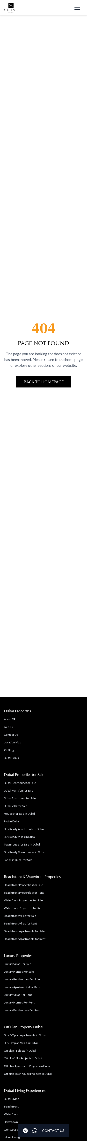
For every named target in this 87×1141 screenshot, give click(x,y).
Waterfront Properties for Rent (24, 908)
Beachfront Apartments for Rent (24, 939)
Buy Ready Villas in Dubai (20, 837)
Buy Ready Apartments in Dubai (24, 829)
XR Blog (9, 750)
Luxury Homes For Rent (19, 1002)
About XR (10, 719)
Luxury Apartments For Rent (22, 987)
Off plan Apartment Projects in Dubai (27, 1066)
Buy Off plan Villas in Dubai (21, 1043)
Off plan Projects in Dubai (20, 1050)
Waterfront (11, 1114)
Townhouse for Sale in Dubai (22, 844)
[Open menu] (77, 7)
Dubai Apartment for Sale (20, 798)
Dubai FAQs (11, 758)
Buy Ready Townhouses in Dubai (24, 852)
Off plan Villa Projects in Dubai (23, 1058)
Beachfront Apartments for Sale (24, 931)
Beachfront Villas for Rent (20, 923)
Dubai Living (11, 1099)
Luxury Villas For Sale (17, 964)
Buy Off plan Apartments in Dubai (25, 1035)
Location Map (12, 742)
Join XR (8, 727)
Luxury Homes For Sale (19, 971)
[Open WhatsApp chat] (34, 1130)
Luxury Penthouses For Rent (22, 1010)
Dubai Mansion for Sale (18, 790)
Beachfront (11, 1106)
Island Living (12, 1137)
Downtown (11, 1122)
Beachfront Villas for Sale (20, 916)
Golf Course (12, 1129)
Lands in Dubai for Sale (18, 860)
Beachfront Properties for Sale (23, 885)
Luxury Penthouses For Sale (22, 979)
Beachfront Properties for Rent (24, 892)
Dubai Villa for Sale (15, 806)
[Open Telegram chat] (25, 1130)
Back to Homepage (44, 381)
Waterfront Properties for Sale (23, 900)
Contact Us (11, 734)
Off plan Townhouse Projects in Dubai (28, 1073)
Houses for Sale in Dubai (19, 813)
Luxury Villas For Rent (18, 995)
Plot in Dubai (12, 821)
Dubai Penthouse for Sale (20, 783)
